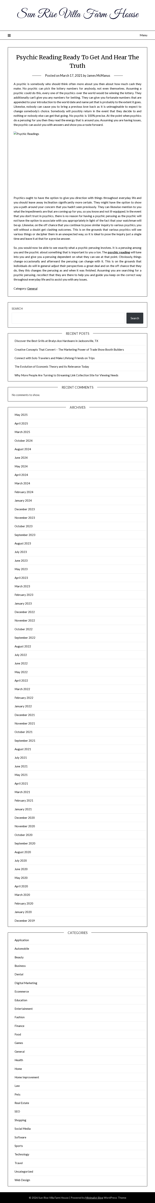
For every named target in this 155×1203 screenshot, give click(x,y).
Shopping (20, 1120)
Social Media (23, 1128)
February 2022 (24, 697)
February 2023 (24, 594)
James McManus (98, 75)
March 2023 (22, 586)
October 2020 (24, 835)
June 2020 (21, 869)
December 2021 (25, 715)
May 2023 (21, 569)
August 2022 (23, 646)
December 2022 (25, 612)
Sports (19, 1145)
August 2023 (23, 543)
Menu (143, 35)
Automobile (22, 948)
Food (18, 1034)
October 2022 (24, 629)
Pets (17, 1094)
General (32, 288)
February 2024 (24, 492)
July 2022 (21, 654)
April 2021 (21, 783)
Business (20, 965)
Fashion (20, 1017)
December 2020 (25, 817)
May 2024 (21, 466)
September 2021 (25, 740)
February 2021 (24, 800)
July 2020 (21, 860)
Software (20, 1137)
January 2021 (23, 809)
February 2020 (24, 903)
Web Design (22, 1180)
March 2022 (22, 689)
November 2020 (25, 826)
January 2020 (23, 912)
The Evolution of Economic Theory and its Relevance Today (52, 366)
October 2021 (24, 732)
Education (21, 1000)
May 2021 (21, 774)
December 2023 (25, 509)
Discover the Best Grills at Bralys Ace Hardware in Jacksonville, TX (56, 340)
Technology (22, 1154)
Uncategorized (24, 1171)
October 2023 (24, 526)
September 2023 (25, 535)
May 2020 (21, 877)
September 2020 (25, 843)
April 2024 (21, 474)
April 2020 (21, 886)
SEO (17, 1111)
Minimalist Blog (94, 1197)
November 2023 (25, 517)
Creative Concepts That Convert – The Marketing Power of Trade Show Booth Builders (69, 349)
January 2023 (23, 603)
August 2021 (23, 749)
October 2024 (24, 440)
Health (19, 1060)
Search (17, 308)
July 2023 (21, 552)
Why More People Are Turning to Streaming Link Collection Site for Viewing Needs (66, 375)
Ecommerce (22, 991)
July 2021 (21, 757)
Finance (19, 1025)
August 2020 (23, 852)
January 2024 (23, 500)
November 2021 (25, 723)
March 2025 (22, 432)
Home (18, 1068)
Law (17, 1085)
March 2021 (22, 792)
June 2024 (21, 457)
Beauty (19, 957)
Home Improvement (27, 1077)
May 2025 (21, 414)
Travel (19, 1163)
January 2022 (23, 706)
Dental (19, 974)
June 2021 (21, 766)
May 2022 (21, 672)
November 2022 (25, 620)
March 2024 (22, 483)
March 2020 (22, 894)
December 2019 (25, 920)
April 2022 (21, 680)
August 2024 (23, 449)
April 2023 (21, 577)
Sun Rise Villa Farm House (77, 15)
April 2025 (21, 423)
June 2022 (21, 663)
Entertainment (24, 1008)
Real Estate (22, 1103)
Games (19, 1043)
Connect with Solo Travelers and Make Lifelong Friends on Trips (55, 358)
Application (22, 940)
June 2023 (21, 560)
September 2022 (25, 637)
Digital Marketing (26, 983)
